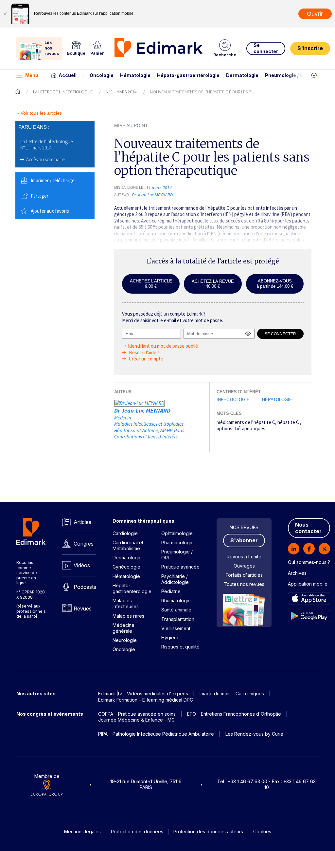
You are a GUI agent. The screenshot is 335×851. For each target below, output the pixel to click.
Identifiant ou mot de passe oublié (163, 346)
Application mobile (307, 584)
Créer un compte (145, 359)
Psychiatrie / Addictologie (175, 579)
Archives (297, 573)
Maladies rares (128, 616)
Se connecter (266, 48)
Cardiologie (125, 533)
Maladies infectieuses (126, 603)
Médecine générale (123, 628)
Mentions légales (82, 831)
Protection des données (137, 831)
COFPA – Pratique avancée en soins (137, 714)
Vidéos (82, 565)
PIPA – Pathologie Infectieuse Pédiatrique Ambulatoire (156, 734)
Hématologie (135, 75)
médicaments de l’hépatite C (246, 422)
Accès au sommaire (45, 159)
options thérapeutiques (241, 428)
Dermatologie (242, 75)
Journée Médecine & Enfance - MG (136, 720)
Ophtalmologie (177, 533)
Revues (83, 608)
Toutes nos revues (244, 584)
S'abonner (244, 540)
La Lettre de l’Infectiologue (63, 92)
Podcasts (85, 587)
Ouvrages (244, 566)
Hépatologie (277, 399)
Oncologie (102, 75)
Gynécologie (126, 567)
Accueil (68, 75)
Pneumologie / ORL (287, 75)
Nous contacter (308, 528)
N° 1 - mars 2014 (121, 92)
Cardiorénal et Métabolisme (128, 545)
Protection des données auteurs (208, 831)
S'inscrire (310, 48)
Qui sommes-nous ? (309, 562)
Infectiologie (233, 399)
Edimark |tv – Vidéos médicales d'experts (143, 693)
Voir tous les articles (41, 113)
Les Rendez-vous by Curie (254, 734)
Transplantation (177, 619)
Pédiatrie (171, 591)
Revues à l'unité (244, 556)
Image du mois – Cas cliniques (232, 693)
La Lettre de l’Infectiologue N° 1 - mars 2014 (46, 144)
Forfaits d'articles (244, 575)
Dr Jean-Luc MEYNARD (142, 410)
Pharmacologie (177, 542)
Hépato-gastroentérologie (188, 75)
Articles (82, 522)
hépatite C (288, 422)
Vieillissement (175, 628)
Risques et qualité (180, 646)
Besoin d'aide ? (143, 352)
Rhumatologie (176, 600)
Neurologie (125, 640)
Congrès (84, 543)
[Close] (5, 14)
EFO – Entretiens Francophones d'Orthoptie (234, 714)
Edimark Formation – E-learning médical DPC (145, 700)
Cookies (262, 831)
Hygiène (170, 637)
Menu (31, 75)
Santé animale (176, 609)
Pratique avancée (180, 567)
